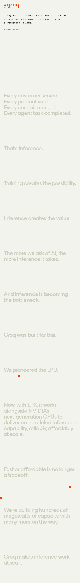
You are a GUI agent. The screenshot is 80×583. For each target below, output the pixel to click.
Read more (14, 29)
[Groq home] (11, 6)
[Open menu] (75, 5)
